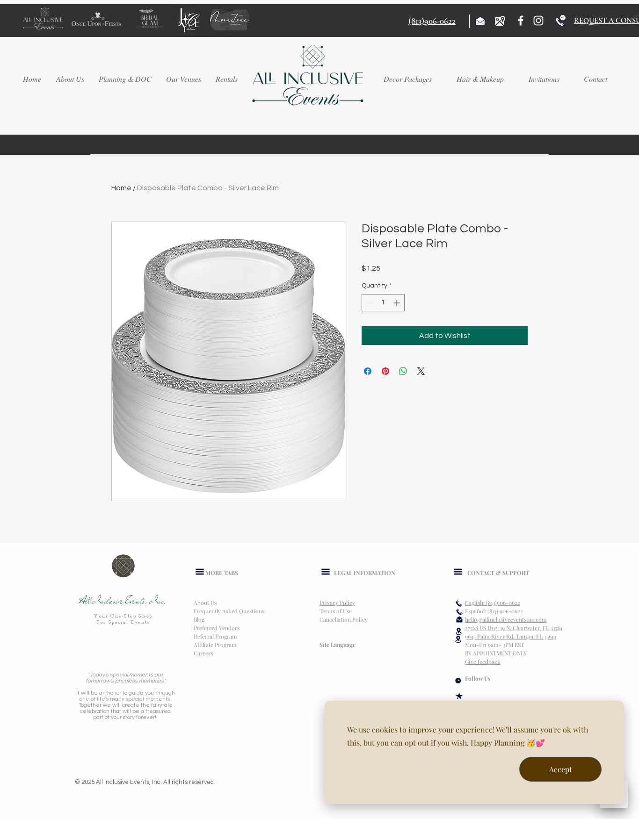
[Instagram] (538, 20)
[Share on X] (421, 371)
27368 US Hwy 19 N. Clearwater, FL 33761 (513, 628)
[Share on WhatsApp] (403, 371)
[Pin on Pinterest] (385, 371)
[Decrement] (369, 303)
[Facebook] (520, 20)
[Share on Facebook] (367, 371)
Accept (560, 769)
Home (121, 188)
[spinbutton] (383, 303)
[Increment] (397, 303)
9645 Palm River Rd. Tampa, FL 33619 (510, 636)
